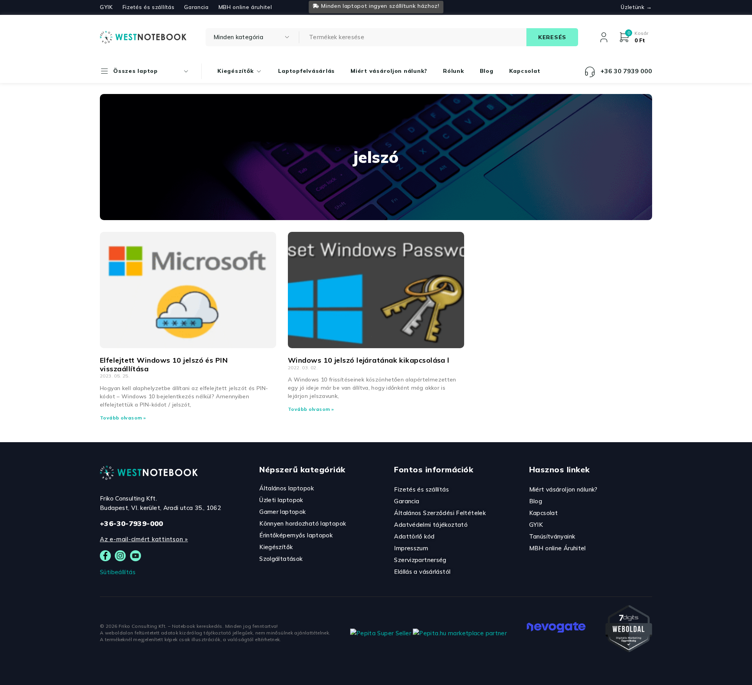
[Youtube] (135, 555)
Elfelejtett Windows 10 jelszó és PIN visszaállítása (164, 364)
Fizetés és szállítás (149, 7)
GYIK (106, 7)
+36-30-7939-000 (131, 523)
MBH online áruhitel (245, 7)
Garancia (196, 7)
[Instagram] (120, 555)
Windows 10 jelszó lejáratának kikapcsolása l (369, 360)
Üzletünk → (636, 7)
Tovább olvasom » (123, 418)
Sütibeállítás (118, 572)
